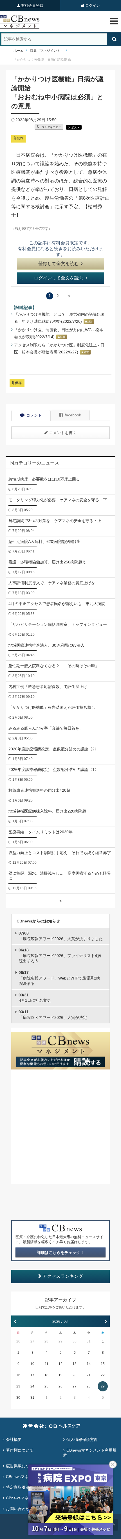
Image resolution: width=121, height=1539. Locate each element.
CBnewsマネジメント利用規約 (89, 1452)
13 (75, 1364)
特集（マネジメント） (47, 51)
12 (60, 1364)
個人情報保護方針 (82, 1439)
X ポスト (74, 127)
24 (32, 1386)
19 (60, 1375)
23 (18, 1386)
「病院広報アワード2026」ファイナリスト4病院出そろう (60, 955)
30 (75, 1341)
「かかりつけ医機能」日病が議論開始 (42, 60)
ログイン (92, 5)
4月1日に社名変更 (35, 998)
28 (46, 1341)
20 (75, 1375)
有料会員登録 (32, 5)
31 (89, 1341)
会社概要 (14, 1439)
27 (32, 1341)
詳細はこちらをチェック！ (60, 1252)
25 (46, 1386)
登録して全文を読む (58, 263)
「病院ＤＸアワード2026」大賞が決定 (53, 1015)
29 (60, 1341)
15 (103, 1364)
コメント (34, 415)
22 (103, 1375)
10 (32, 1364)
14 (89, 1364)
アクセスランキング (62, 1276)
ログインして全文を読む (58, 278)
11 (46, 1364)
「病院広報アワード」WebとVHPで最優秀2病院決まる (59, 978)
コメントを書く (63, 432)
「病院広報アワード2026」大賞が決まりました (61, 936)
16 (18, 1375)
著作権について (19, 1450)
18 (46, 1375)
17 (32, 1375)
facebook (73, 415)
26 (18, 1341)
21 (89, 1375)
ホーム (19, 51)
